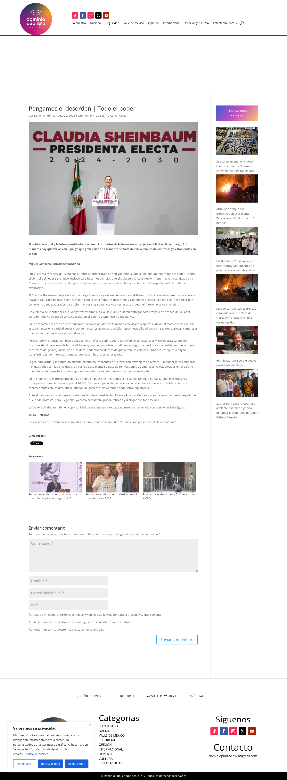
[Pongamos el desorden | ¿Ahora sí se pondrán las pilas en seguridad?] (55, 477)
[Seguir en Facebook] (83, 15)
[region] (51, 747)
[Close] (89, 725)
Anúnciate (197, 696)
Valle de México (134, 23)
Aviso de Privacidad (161, 696)
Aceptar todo (76, 764)
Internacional (171, 23)
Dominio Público (44, 115)
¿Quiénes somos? (89, 696)
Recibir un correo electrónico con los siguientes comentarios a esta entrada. (83, 622)
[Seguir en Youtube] (106, 15)
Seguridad (112, 23)
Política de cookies (36, 754)
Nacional (96, 23)
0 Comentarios (117, 115)
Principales (97, 115)
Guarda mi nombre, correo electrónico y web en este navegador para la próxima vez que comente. (97, 614)
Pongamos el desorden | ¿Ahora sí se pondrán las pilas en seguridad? (53, 496)
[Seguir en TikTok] (75, 15)
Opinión (153, 23)
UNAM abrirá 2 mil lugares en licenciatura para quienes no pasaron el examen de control (235, 265)
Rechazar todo (50, 764)
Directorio (126, 696)
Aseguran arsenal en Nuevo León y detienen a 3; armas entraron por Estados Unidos (235, 166)
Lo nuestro (79, 23)
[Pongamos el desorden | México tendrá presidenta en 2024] (112, 477)
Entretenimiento (223, 23)
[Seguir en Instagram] (90, 15)
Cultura (106, 759)
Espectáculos (110, 763)
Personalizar (25, 764)
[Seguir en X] (98, 15)
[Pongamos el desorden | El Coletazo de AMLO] (169, 477)
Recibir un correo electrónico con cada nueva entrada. (68, 629)
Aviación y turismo (197, 23)
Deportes (106, 754)
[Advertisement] (143, 65)
